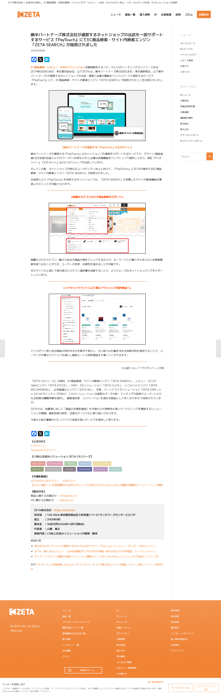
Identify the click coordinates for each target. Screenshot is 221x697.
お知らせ (184, 66)
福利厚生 (175, 627)
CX (38, 564)
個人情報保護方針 (179, 639)
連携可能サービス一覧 (72, 627)
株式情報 (121, 644)
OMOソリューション (72, 67)
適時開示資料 (186, 117)
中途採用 (175, 616)
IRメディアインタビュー (191, 140)
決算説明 (184, 112)
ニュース (66, 610)
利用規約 (175, 644)
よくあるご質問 (124, 662)
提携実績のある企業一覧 (73, 633)
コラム (65, 656)
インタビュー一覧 (70, 644)
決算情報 (121, 639)
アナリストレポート (189, 134)
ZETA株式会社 (103, 564)
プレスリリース (187, 43)
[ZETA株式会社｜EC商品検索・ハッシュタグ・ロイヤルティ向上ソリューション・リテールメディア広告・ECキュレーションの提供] (29, 14)
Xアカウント (38, 445)
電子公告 (184, 129)
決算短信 (184, 100)
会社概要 (66, 650)
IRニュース (185, 94)
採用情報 (175, 610)
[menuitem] (115, 14)
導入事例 (66, 639)
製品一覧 (66, 616)
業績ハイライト (124, 627)
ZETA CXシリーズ (85, 564)
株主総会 (184, 123)
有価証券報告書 (187, 106)
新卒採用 (175, 621)
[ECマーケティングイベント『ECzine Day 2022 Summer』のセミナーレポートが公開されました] (218, 348)
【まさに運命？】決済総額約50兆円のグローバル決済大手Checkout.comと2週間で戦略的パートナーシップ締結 (97, 485)
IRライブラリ (123, 633)
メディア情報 (186, 60)
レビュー (52, 67)
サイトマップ (177, 650)
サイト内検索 (119, 564)
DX (42, 564)
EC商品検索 (38, 67)
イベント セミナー (189, 54)
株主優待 (121, 656)
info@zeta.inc (68, 496)
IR (118, 610)
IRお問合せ (122, 673)
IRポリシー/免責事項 (126, 667)
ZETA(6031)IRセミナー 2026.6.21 (53, 481)
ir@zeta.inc (66, 500)
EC (47, 564)
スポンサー (185, 71)
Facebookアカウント (43, 450)
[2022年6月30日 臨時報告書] (2, 348)
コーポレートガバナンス (182, 633)
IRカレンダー (123, 621)
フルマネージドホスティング (76, 621)
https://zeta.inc (64, 510)
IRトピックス (186, 48)
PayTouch (69, 564)
